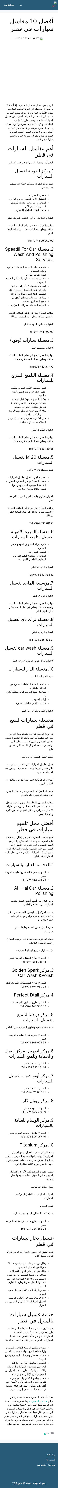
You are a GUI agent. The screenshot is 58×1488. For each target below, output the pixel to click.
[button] (21, 5)
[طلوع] (53, 5)
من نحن (51, 1454)
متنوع (47, 1433)
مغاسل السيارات (38, 1400)
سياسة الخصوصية (45, 1464)
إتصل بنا (50, 1459)
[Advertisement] (29, 74)
